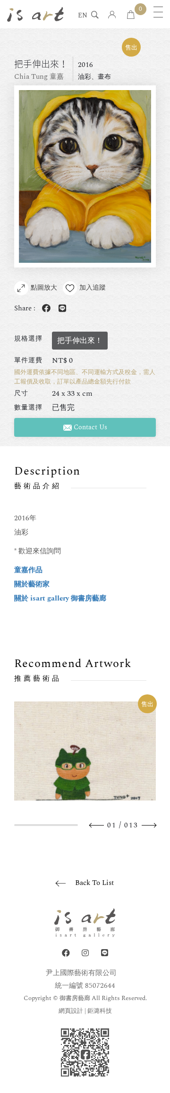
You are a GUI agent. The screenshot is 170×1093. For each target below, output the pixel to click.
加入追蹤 (92, 287)
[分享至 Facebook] (44, 308)
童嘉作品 (28, 570)
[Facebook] (66, 953)
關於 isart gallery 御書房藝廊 (60, 598)
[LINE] (104, 953)
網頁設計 (71, 1011)
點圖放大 (44, 287)
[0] (131, 15)
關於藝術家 (32, 584)
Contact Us (89, 427)
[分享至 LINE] (60, 308)
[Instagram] (85, 953)
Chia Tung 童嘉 (39, 76)
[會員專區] (112, 15)
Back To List (94, 882)
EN (82, 16)
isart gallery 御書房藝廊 (35, 14)
